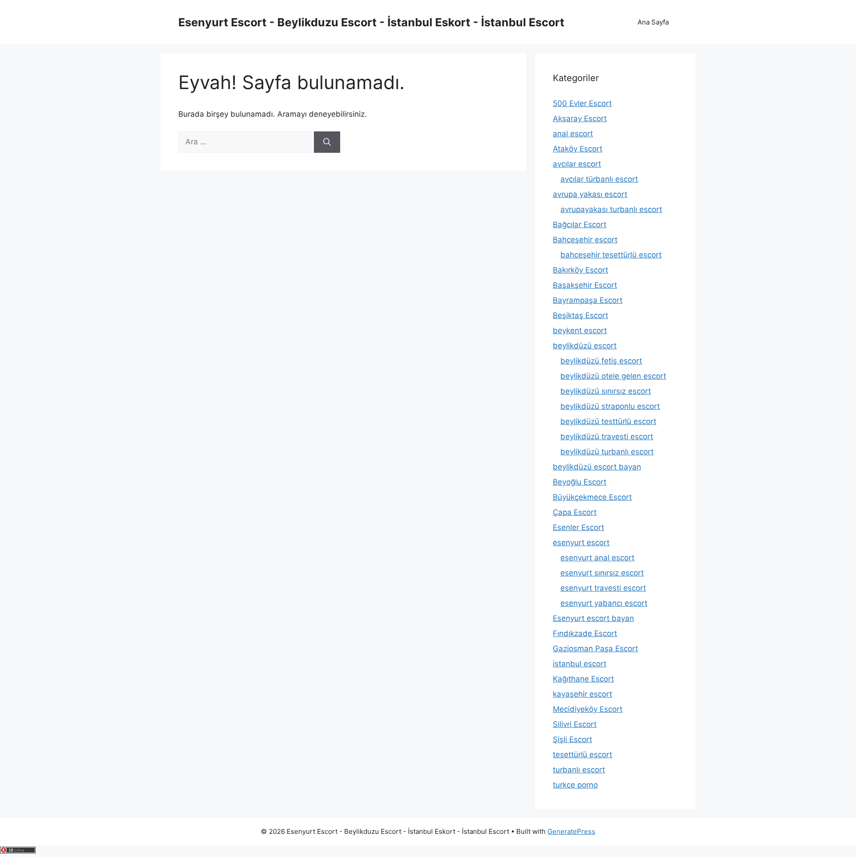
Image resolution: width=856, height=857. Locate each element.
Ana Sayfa (653, 22)
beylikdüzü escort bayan (597, 466)
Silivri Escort (575, 724)
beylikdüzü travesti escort (606, 436)
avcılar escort (577, 163)
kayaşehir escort (582, 694)
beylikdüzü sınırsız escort (605, 391)
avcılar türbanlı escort (599, 179)
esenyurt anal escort (597, 557)
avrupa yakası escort (590, 194)
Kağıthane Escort (583, 678)
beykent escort (580, 330)
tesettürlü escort (582, 754)
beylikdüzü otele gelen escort (613, 375)
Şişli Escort (572, 739)
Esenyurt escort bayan (593, 618)
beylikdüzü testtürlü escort (608, 421)
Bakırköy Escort (580, 269)
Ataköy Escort (577, 148)
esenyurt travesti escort (603, 588)
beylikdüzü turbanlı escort (607, 451)
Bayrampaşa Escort (587, 300)
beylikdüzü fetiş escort (601, 360)
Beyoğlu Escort (579, 481)
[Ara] (327, 142)
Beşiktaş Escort (580, 315)
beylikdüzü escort (585, 345)
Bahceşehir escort (585, 239)
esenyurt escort (581, 542)
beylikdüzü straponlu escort (610, 406)
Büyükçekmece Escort (592, 497)
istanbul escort (579, 663)
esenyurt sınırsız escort (602, 572)
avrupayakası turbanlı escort (611, 209)
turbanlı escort (579, 769)
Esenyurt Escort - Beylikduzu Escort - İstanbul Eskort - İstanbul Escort (371, 22)
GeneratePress (571, 831)
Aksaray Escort (580, 118)
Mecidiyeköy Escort (587, 709)
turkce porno (575, 784)
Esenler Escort (578, 527)
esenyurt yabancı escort (603, 603)
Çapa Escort (575, 512)
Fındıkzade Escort (585, 633)
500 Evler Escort (582, 103)
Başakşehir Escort (585, 285)
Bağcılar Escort (579, 224)
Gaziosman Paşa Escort (595, 648)
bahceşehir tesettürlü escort (611, 254)
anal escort (573, 133)
